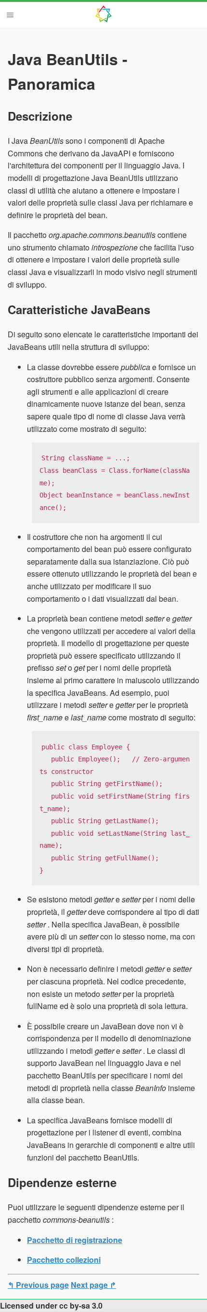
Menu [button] (10, 15)
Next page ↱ (93, 1284)
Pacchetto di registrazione (74, 1239)
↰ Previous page (38, 1284)
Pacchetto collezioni (64, 1259)
